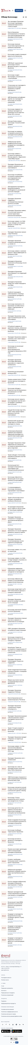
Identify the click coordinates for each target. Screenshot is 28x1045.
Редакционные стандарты (8, 992)
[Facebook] (6, 1024)
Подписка (3, 1001)
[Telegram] (16, 1024)
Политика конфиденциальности (9, 1011)
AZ (14, 1042)
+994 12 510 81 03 (5, 968)
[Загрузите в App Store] (6, 1031)
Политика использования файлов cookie (11, 1016)
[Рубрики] (25, 10)
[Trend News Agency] (5, 956)
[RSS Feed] (23, 1024)
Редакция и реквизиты (7, 988)
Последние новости (6, 977)
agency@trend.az (5, 970)
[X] (9, 1024)
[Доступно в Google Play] (17, 1031)
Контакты (3, 990)
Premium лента (5, 980)
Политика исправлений (7, 995)
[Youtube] (13, 1024)
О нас (2, 986)
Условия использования (7, 1009)
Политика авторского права (8, 1014)
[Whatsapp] (2, 1024)
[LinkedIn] (19, 1024)
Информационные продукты (8, 1003)
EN (11, 1042)
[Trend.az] (5, 10)
